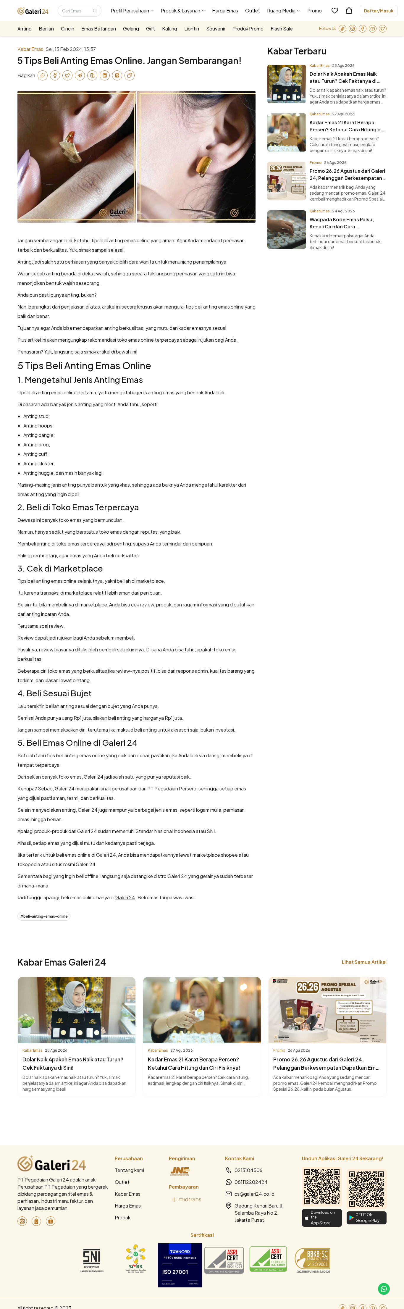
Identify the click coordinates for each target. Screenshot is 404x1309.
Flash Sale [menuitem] (282, 28)
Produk (122, 1217)
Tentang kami (129, 1170)
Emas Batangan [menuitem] (98, 28)
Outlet (122, 1182)
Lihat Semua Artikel (364, 962)
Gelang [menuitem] (131, 28)
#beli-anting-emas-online (44, 916)
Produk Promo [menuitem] (248, 28)
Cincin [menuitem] (67, 28)
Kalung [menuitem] (169, 28)
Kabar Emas (127, 1194)
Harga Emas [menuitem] (225, 10)
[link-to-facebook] (362, 29)
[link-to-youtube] (372, 29)
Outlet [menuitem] (252, 10)
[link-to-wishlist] (334, 10)
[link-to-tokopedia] (22, 1221)
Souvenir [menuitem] (215, 28)
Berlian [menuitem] (46, 28)
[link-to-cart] (349, 10)
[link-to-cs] (384, 1289)
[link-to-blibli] (36, 1221)
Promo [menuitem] (314, 10)
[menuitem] (132, 10)
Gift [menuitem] (150, 28)
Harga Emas (128, 1206)
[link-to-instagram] (352, 29)
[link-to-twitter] (383, 29)
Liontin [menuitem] (191, 28)
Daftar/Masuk (378, 10)
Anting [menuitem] (24, 28)
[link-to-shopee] (50, 1221)
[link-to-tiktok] (342, 29)
